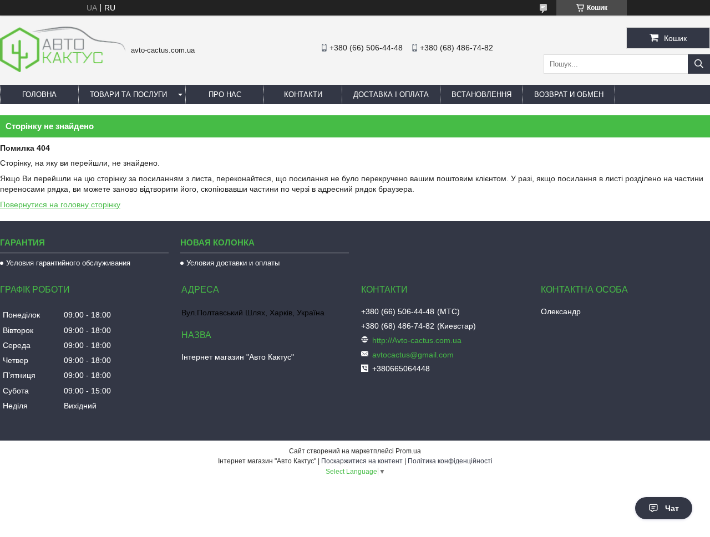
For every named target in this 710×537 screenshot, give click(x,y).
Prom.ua (408, 451)
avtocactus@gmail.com (413, 354)
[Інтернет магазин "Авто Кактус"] (62, 69)
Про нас (225, 94)
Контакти (303, 94)
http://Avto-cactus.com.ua (417, 340)
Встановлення (481, 94)
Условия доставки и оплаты (233, 263)
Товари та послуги (128, 94)
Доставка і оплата (391, 94)
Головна (39, 94)
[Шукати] (699, 64)
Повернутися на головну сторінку (60, 204)
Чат (672, 508)
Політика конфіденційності (450, 461)
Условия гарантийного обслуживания (68, 263)
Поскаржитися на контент (362, 461)
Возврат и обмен (569, 94)
